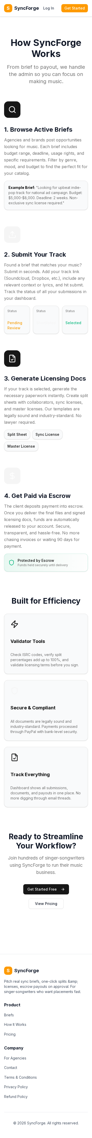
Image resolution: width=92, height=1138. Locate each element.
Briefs (9, 1015)
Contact (10, 1067)
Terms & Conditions (20, 1077)
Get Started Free (42, 889)
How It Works (15, 1024)
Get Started (74, 8)
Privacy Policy (16, 1087)
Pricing (10, 1034)
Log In (48, 8)
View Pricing (46, 903)
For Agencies (15, 1058)
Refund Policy (16, 1096)
